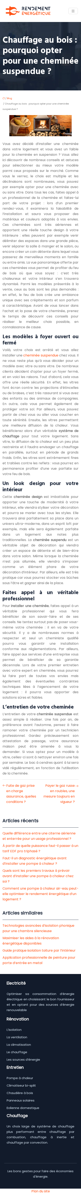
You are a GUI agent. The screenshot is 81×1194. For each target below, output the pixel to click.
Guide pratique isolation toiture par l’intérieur (39, 950)
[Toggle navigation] (73, 11)
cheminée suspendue (41, 355)
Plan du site (40, 1191)
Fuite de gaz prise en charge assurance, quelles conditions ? (21, 793)
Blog (9, 98)
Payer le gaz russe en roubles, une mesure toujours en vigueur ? (59, 793)
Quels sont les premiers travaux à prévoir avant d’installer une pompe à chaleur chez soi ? (38, 876)
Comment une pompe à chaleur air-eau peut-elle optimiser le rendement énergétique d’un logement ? (40, 894)
